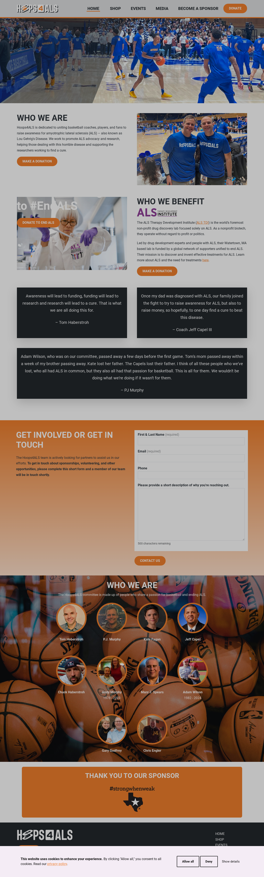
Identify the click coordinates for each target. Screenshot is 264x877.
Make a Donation (37, 161)
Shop (115, 8)
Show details (231, 861)
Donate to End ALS (38, 223)
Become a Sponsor (198, 8)
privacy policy (57, 864)
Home (220, 834)
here (205, 260)
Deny (208, 861)
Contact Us (150, 561)
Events (138, 8)
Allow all (188, 861)
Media (162, 8)
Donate (235, 8)
